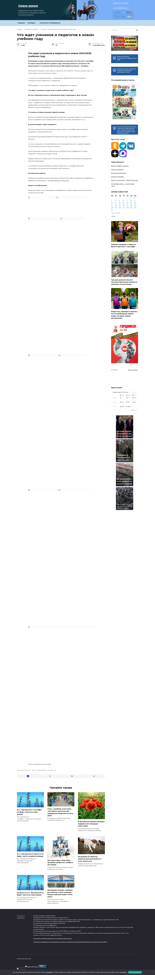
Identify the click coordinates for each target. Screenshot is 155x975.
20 (124, 205)
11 (115, 203)
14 (127, 203)
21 (127, 205)
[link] (123, 13)
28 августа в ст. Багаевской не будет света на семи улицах (30, 894)
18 (116, 205)
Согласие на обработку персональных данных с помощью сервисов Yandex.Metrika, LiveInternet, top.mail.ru (70, 942)
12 (119, 203)
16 (135, 203)
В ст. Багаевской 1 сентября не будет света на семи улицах (29, 812)
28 (128, 207)
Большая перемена (118, 173)
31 (112, 210)
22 (131, 205)
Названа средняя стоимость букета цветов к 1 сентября (123, 245)
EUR (129, 395)
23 (135, 205)
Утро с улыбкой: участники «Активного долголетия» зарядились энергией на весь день (60, 812)
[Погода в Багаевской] (125, 368)
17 (112, 205)
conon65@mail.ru (121, 8)
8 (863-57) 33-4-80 (121, 3)
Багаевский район (24, 770)
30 (135, 207)
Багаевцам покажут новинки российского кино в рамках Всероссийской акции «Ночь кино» (60, 893)
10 (112, 203)
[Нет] (153, 972)
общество (52, 770)
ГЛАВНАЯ (21, 23)
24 (112, 207)
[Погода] (114, 369)
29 (131, 207)
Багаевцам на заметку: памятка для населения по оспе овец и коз (89, 859)
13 (123, 203)
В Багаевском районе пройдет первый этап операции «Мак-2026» (91, 824)
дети (34, 770)
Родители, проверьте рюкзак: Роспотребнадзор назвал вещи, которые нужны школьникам (124, 314)
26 (120, 207)
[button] (28, 776)
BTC (135, 395)
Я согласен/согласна (135, 972)
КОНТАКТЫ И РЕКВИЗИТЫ (50, 23)
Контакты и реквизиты (21, 917)
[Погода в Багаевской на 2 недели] (133, 370)
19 (119, 205)
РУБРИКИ (31, 23)
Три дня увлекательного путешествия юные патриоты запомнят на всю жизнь (124, 282)
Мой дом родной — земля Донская (124, 180)
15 (131, 203)
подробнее (49, 972)
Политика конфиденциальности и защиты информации (52, 938)
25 (116, 207)
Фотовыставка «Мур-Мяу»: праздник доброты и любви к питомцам (60, 862)
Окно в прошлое (117, 169)
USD (123, 395)
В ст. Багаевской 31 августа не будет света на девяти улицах (30, 855)
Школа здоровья (117, 177)
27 (124, 207)
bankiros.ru (134, 410)
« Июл (113, 216)
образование (42, 770)
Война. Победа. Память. (120, 166)
